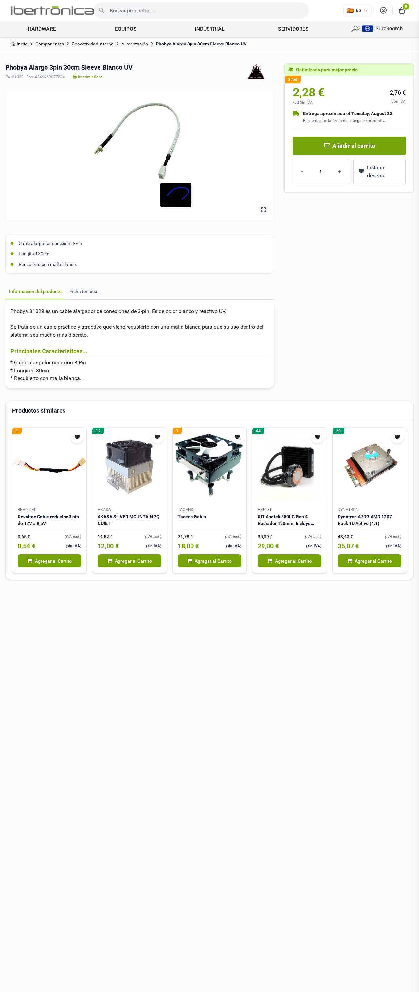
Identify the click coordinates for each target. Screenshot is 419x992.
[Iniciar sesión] (383, 10)
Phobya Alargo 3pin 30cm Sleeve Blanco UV (201, 43)
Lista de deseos (376, 172)
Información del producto (35, 291)
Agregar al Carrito (53, 561)
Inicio (21, 43)
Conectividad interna (93, 43)
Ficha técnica (83, 291)
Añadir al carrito (353, 145)
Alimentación (134, 43)
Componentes (49, 43)
